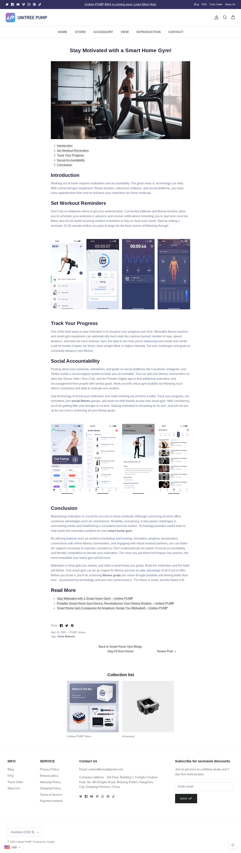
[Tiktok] (39, 4)
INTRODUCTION (149, 32)
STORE (80, 32)
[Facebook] (12, 4)
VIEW (125, 32)
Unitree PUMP (23, 841)
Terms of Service (51, 794)
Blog (196, 4)
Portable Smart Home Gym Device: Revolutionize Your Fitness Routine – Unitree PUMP (115, 603)
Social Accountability (71, 160)
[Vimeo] (23, 4)
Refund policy (49, 775)
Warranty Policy (50, 782)
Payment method (51, 801)
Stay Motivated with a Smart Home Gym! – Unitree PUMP (95, 598)
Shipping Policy (50, 788)
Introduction (64, 145)
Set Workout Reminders (73, 150)
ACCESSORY (103, 32)
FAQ (204, 4)
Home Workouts (66, 636)
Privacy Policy (49, 769)
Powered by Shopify (44, 841)
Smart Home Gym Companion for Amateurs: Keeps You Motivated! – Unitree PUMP (112, 608)
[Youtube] (18, 4)
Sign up (186, 798)
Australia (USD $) (22, 832)
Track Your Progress (70, 155)
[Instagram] (28, 4)
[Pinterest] (34, 4)
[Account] (216, 17)
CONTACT (175, 32)
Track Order (215, 4)
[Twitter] (7, 4)
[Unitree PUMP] (26, 17)
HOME (62, 32)
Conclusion (64, 165)
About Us (230, 4)
